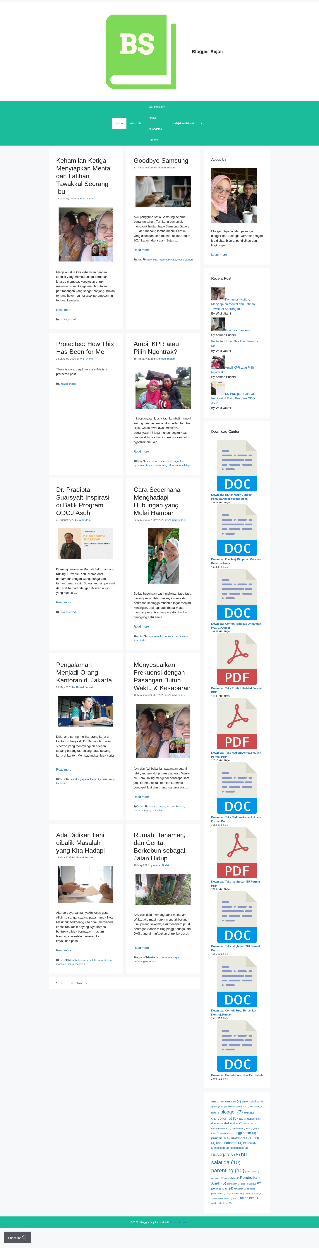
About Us (135, 123)
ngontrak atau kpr (144, 465)
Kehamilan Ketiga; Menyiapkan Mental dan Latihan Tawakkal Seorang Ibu (84, 176)
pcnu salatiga (231, 1178)
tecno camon (185, 259)
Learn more (219, 254)
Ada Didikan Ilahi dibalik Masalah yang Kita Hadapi (80, 842)
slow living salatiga (180, 465)
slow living (161, 465)
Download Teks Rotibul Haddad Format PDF (236, 690)
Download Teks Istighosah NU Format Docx (235, 948)
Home (119, 123)
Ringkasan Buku (235, 1193)
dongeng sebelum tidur (227, 1123)
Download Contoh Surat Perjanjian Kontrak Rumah (233, 1012)
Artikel (139, 636)
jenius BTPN (220, 1138)
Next (82, 983)
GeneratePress (179, 1222)
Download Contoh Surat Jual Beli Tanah (237, 1075)
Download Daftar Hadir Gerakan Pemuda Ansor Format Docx (231, 496)
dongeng (254, 1118)
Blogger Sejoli (207, 51)
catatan (152, 806)
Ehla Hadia (249, 1124)
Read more (63, 310)
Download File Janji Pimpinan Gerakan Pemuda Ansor (236, 561)
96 (73, 983)
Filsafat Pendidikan (221, 1128)
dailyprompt (224, 1118)
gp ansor (247, 1133)
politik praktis (248, 1184)
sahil (258, 1193)
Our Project (156, 106)
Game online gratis (242, 1128)
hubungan (153, 636)
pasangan (163, 806)
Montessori (220, 1147)
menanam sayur (170, 957)
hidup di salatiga (169, 461)
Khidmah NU (241, 1138)
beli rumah (152, 461)
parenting (227, 1170)
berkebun (153, 957)
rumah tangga (142, 810)
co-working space (78, 779)
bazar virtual (235, 1106)
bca (246, 1106)
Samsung (217, 1198)
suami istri (139, 640)
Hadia (152, 117)
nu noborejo (239, 1147)
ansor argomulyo (226, 1101)
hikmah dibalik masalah (82, 960)
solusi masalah (76, 963)
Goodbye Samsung (161, 160)
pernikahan (177, 806)
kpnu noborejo (229, 1143)
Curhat (140, 806)
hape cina (151, 259)
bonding (249, 1113)
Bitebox (153, 139)
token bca (250, 1198)
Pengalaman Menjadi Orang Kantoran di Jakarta (84, 672)
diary (242, 1119)
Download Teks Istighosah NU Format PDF (235, 883)
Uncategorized (67, 319)
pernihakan (181, 636)
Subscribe (15, 1238)
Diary (139, 259)
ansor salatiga (252, 1101)
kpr (182, 461)
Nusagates (155, 128)
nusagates (225, 1154)
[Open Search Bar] (202, 123)
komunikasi (166, 636)
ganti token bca (228, 1133)
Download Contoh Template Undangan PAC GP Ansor (236, 625)
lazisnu (249, 1143)
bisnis (215, 1113)
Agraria (140, 957)
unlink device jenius (221, 1203)
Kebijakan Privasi (183, 123)
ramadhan (240, 1189)
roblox (249, 1193)
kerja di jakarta (98, 779)
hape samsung (167, 259)
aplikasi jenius (219, 1106)
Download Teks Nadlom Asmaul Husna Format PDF (236, 754)
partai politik (252, 1172)
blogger (231, 1111)
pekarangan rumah (145, 961)
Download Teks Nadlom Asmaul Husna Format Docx (236, 819)
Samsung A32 (231, 1198)
